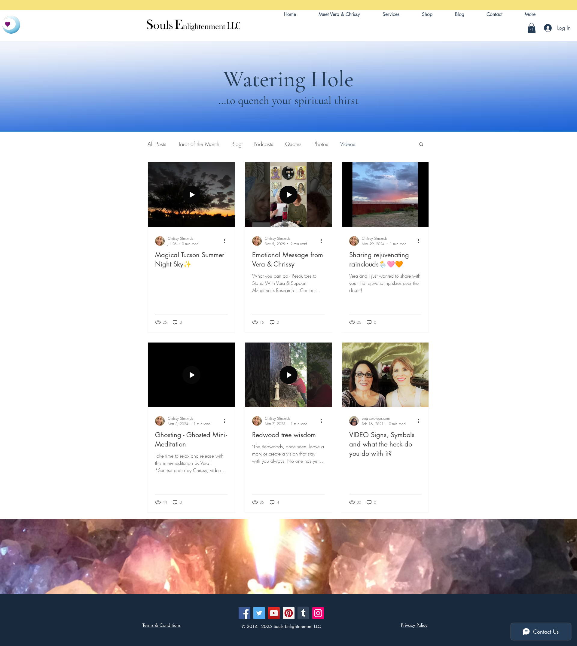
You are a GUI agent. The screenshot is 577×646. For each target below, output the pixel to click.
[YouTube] (274, 613)
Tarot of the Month (198, 144)
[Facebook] (244, 613)
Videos (347, 144)
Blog (236, 144)
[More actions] (226, 241)
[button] (530, 14)
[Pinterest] (289, 613)
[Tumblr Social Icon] (303, 613)
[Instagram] (318, 613)
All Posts (157, 144)
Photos (320, 144)
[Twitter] (259, 613)
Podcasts (263, 144)
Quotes (293, 144)
